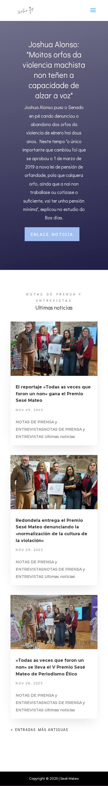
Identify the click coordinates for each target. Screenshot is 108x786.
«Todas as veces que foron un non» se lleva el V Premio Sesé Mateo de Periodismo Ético (50, 667)
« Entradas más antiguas (39, 729)
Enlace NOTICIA (52, 234)
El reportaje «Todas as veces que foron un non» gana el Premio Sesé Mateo (53, 393)
